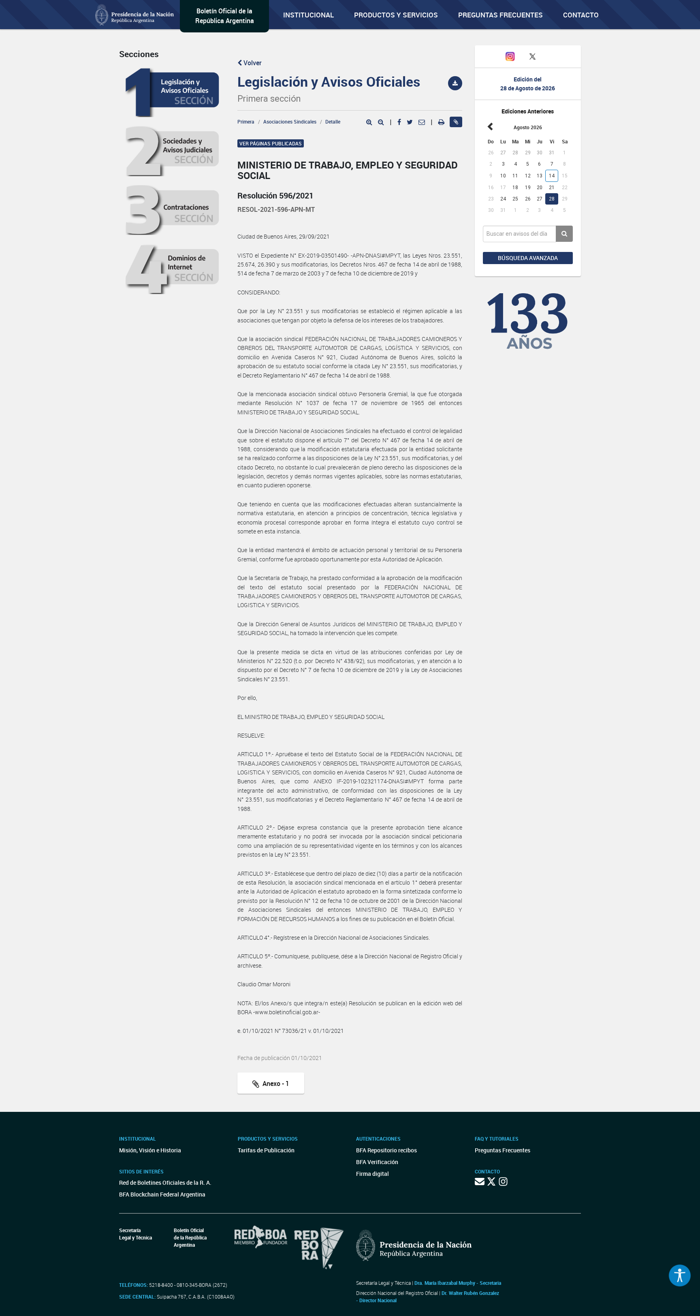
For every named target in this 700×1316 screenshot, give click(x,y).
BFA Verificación (377, 1162)
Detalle (332, 121)
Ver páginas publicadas (270, 143)
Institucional (308, 14)
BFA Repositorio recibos (386, 1150)
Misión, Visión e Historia (150, 1150)
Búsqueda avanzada (528, 258)
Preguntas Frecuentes (500, 14)
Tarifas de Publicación (266, 1150)
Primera (245, 121)
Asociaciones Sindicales (289, 121)
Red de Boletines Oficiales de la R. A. (165, 1182)
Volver (252, 62)
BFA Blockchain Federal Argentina (162, 1194)
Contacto (581, 14)
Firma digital (372, 1173)
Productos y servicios (396, 14)
